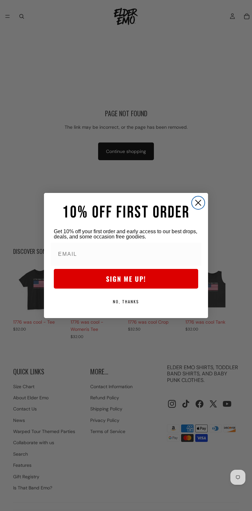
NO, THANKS (126, 301)
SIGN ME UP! (126, 279)
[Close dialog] (198, 202)
